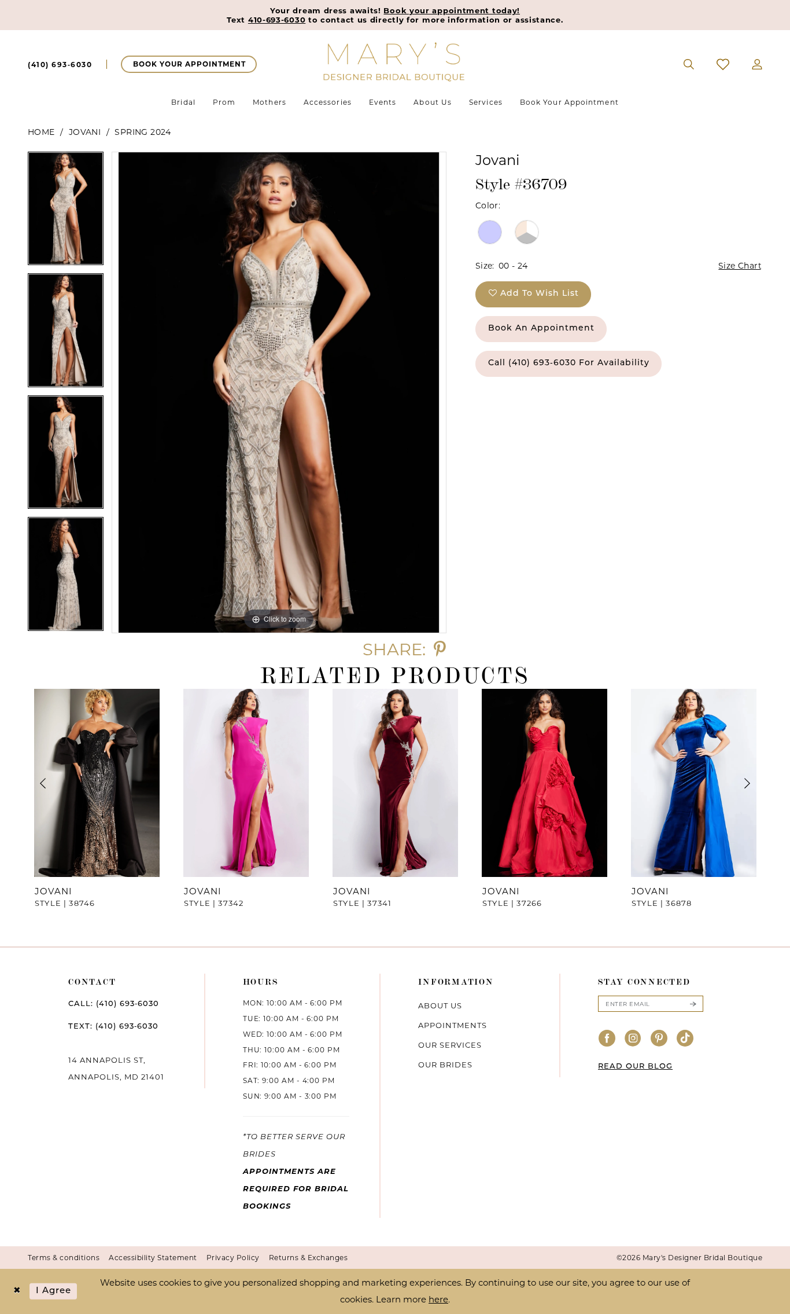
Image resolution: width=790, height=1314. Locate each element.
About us (440, 1005)
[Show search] (689, 64)
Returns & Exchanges (308, 1257)
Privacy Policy (233, 1257)
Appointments (452, 1025)
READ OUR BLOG (635, 1066)
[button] (757, 64)
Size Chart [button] (740, 265)
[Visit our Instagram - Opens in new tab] (633, 1038)
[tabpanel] (66, 213)
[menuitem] (59, 64)
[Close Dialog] (17, 1291)
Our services (450, 1044)
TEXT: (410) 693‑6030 (113, 1026)
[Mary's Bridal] (395, 61)
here (438, 1299)
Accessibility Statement (153, 1257)
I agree (54, 1291)
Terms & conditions (63, 1257)
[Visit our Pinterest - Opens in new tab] (659, 1038)
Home (41, 132)
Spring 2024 (143, 132)
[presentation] (96, 783)
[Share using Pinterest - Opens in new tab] (439, 649)
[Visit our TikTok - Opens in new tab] (685, 1038)
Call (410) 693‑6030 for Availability (568, 363)
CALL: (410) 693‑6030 (113, 1004)
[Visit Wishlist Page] (723, 64)
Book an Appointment (541, 328)
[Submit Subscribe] (692, 1004)
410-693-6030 (276, 19)
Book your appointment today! (451, 10)
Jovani (85, 132)
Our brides (445, 1064)
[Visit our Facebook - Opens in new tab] (607, 1038)
